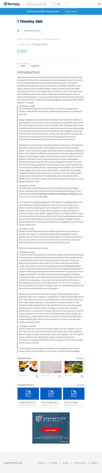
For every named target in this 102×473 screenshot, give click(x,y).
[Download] (37, 375)
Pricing (54, 462)
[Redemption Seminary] (51, 428)
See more (80, 358)
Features (41, 462)
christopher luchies (32, 30)
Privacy (66, 462)
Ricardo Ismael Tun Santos (28, 405)
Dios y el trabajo (71, 402)
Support (94, 462)
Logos (20, 462)
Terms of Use (79, 462)
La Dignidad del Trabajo (29, 402)
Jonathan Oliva (47, 405)
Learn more (71, 11)
